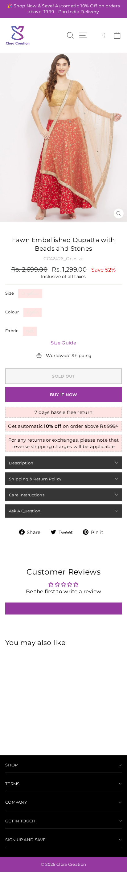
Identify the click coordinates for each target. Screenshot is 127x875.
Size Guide (63, 343)
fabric (11, 330)
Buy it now (63, 394)
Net (30, 331)
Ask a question (24, 510)
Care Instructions (26, 494)
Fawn (33, 312)
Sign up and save (25, 839)
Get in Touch (20, 820)
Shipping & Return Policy (35, 478)
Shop (11, 764)
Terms (12, 783)
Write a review (63, 608)
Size (9, 293)
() (103, 35)
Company (16, 802)
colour (12, 311)
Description (21, 462)
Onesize (30, 293)
